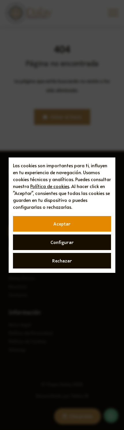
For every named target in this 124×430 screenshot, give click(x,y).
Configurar (62, 242)
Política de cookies (49, 186)
